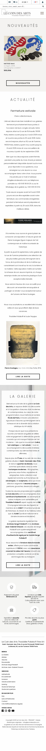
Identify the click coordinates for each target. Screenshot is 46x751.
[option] (23, 56)
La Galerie (5, 655)
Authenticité (6, 674)
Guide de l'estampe (8, 687)
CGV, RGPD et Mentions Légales (12, 704)
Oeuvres (4, 660)
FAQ (3, 696)
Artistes (4, 657)
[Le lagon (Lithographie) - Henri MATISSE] (23, 48)
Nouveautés (6, 662)
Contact (4, 701)
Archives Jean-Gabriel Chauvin (12, 667)
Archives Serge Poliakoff (10, 665)
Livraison (5, 679)
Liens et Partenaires (8, 699)
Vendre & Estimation (8, 682)
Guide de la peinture (8, 689)
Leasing (4, 684)
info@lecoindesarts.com (31, 722)
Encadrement (6, 677)
